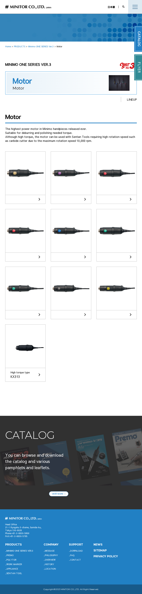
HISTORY (49, 564)
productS (13, 544)
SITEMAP (100, 550)
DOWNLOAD (76, 550)
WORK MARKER (14, 564)
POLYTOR (11, 559)
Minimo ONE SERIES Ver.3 (41, 46)
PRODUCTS (19, 46)
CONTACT (75, 559)
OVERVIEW (50, 559)
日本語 (111, 7)
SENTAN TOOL (14, 573)
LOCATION (50, 568)
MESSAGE (50, 550)
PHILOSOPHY (51, 555)
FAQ (72, 555)
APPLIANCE (12, 568)
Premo (10, 555)
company (51, 544)
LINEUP (132, 99)
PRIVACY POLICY (106, 556)
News (98, 544)
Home (8, 46)
